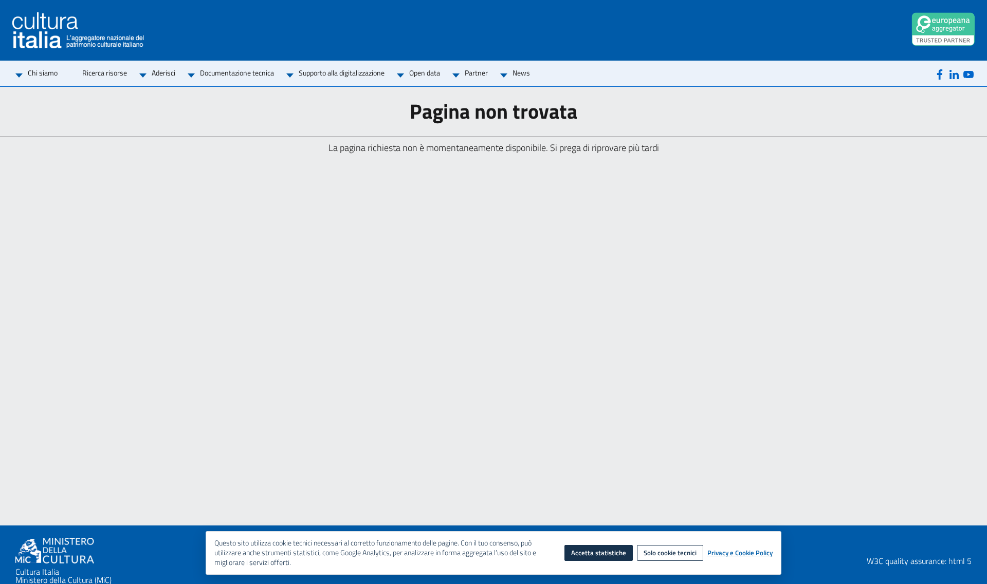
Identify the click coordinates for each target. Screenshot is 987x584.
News (521, 72)
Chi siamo (43, 72)
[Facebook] (940, 74)
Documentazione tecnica (237, 72)
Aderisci (163, 72)
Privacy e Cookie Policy (740, 553)
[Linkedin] (954, 74)
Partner (476, 72)
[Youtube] (968, 74)
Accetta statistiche (598, 553)
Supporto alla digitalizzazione (342, 72)
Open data (424, 72)
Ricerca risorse (104, 72)
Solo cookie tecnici (670, 553)
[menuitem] (42, 73)
